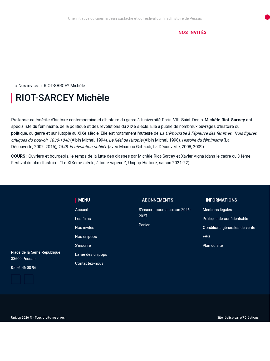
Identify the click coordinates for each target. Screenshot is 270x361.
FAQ (206, 236)
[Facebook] (15, 279)
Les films (158, 32)
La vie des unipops (135, 55)
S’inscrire (228, 32)
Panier (144, 225)
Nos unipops (73, 32)
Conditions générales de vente (229, 227)
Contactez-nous (89, 263)
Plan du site (213, 245)
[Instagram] (28, 279)
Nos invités (193, 32)
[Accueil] (135, 11)
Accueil (39, 32)
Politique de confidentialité (225, 218)
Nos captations (118, 32)
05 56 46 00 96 (23, 267)
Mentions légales (217, 209)
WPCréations (249, 317)
